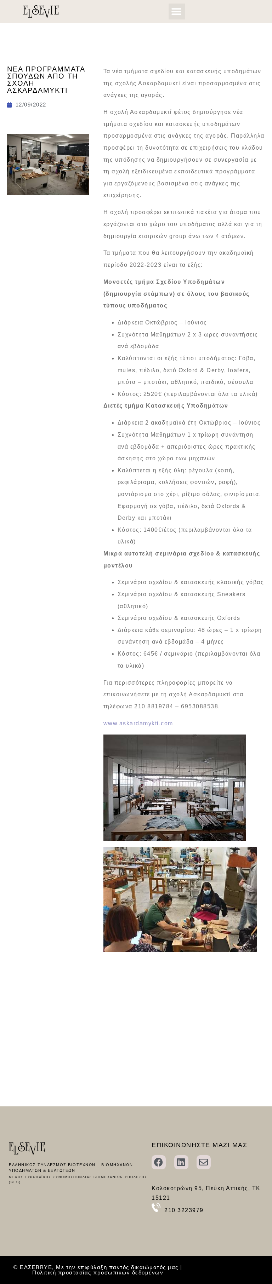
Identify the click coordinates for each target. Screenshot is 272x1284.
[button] (177, 11)
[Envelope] (204, 1162)
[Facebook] (159, 1162)
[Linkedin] (181, 1162)
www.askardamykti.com (138, 723)
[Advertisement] (48, 255)
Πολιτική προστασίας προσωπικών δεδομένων (97, 1272)
